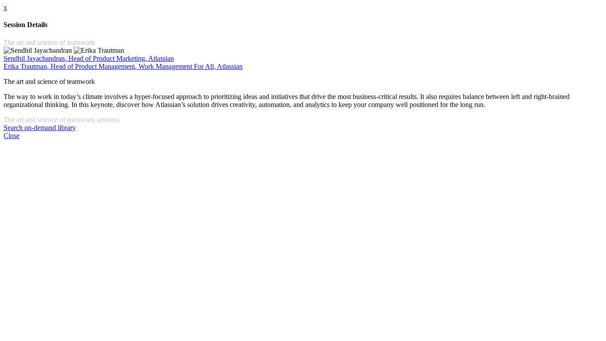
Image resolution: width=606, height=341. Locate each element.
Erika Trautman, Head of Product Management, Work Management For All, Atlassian (123, 66)
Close (12, 135)
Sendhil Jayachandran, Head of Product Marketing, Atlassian (89, 58)
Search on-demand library (40, 127)
